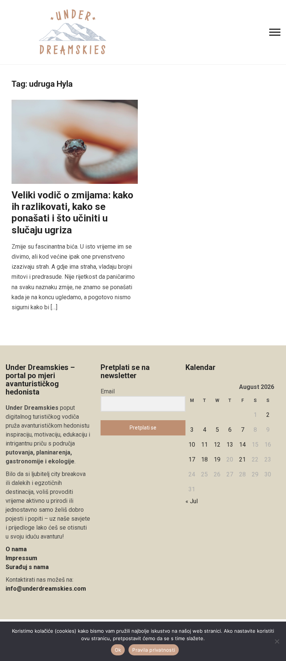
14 (242, 444)
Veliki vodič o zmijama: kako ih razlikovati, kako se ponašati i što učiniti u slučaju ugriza (72, 212)
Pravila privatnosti (153, 650)
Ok (118, 650)
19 (217, 459)
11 (204, 444)
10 (191, 444)
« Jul (191, 501)
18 (204, 459)
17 (191, 459)
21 (242, 459)
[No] (276, 641)
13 (229, 444)
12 (217, 444)
